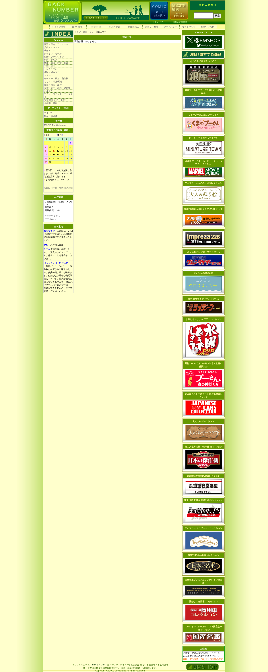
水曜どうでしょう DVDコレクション (204, 319)
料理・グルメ (50, 60)
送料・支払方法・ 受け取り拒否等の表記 (203, 659)
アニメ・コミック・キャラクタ (58, 95)
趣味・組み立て (51, 72)
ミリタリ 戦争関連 (53, 81)
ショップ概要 (58, 27)
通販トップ (88, 31)
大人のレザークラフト (203, 421)
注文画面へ (50, 219)
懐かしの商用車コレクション (203, 601)
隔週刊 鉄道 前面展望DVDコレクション (203, 500)
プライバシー (170, 27)
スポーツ (48, 75)
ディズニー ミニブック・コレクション (203, 528)
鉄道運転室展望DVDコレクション (203, 476)
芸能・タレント (51, 47)
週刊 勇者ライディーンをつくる (203, 298)
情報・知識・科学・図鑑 (56, 63)
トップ (77, 31)
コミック (158, 22)
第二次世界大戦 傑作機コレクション (203, 446)
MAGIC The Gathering (55, 125)
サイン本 (48, 112)
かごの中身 (114, 27)
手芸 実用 (49, 66)
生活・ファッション (54, 57)
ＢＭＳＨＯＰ (98, 664)
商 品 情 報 (77, 27)
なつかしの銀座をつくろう (203, 61)
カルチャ (48, 91)
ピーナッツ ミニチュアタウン (203, 138)
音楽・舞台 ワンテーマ (56, 44)
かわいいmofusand (203, 273)
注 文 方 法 (96, 27)
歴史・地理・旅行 (53, 84)
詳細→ (67, 130)
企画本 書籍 (50, 103)
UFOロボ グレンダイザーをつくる (203, 252)
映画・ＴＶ (49, 50)
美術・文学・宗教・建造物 (57, 88)
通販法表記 (133, 27)
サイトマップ (188, 27)
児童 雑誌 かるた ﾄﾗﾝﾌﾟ (55, 100)
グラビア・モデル (53, 53)
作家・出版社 (50, 115)
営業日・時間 (151, 27)
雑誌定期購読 (180, 22)
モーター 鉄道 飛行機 (56, 78)
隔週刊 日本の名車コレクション (203, 555)
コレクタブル (50, 69)
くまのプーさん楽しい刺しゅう (203, 114)
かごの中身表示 (52, 216)
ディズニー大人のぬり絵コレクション (203, 183)
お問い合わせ (207, 27)
